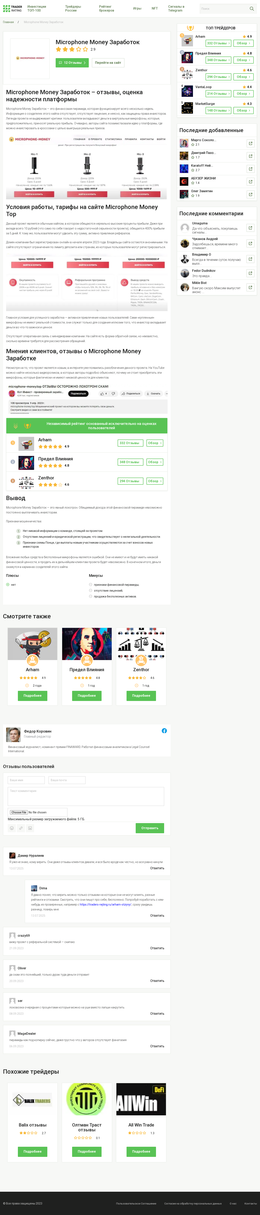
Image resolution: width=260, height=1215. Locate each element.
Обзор (153, 443)
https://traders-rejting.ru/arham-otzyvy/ (105, 904)
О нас (233, 1203)
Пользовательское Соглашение (136, 1203)
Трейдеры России (73, 8)
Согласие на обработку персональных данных (193, 1203)
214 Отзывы (217, 94)
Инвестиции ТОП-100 (36, 8)
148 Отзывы (217, 110)
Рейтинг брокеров (106, 8)
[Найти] (252, 9)
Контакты (251, 1203)
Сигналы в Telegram (176, 8)
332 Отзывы (217, 43)
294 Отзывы (217, 77)
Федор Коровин (37, 731)
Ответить (157, 868)
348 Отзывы (217, 60)
